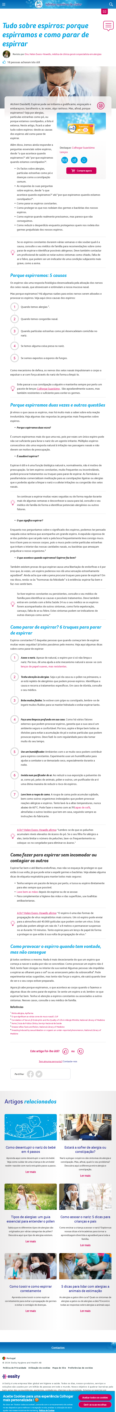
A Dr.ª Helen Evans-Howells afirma (36, 830)
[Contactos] (104, 11)
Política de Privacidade (14, 1367)
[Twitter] (39, 1074)
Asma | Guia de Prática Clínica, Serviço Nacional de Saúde (37, 1023)
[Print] (100, 105)
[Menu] (4, 4)
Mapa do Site (59, 1367)
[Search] (111, 4)
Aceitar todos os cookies (95, 1397)
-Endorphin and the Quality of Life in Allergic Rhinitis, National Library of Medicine (68, 1020)
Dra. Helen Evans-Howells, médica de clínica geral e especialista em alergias (63, 54)
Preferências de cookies (80, 1367)
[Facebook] (30, 1074)
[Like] (65, 1051)
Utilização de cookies (39, 1367)
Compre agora (84, 170)
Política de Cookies (46, 1410)
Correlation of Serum (21, 1020)
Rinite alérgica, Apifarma (22, 1013)
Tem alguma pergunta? (50, 1061)
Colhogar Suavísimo (48, 388)
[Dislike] (80, 1051)
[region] (57, 1401)
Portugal (11, 1358)
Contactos (58, 1347)
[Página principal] (38, 4)
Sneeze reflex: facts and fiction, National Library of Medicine (38, 1026)
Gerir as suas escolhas (95, 1404)
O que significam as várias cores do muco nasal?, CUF (35, 1016)
